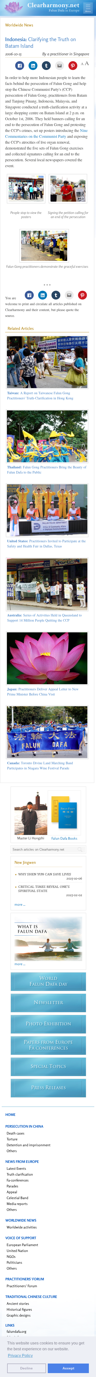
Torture (12, 1139)
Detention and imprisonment (28, 1145)
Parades (12, 1186)
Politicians (14, 1262)
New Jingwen (25, 862)
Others (12, 1151)
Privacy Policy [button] (20, 1356)
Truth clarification (20, 1174)
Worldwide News (19, 25)
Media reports (17, 1204)
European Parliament (22, 1245)
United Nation (17, 1251)
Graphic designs (19, 1315)
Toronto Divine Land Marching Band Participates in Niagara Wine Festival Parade (40, 765)
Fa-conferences (18, 1180)
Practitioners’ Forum (22, 1286)
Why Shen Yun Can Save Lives (44, 874)
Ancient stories (18, 1303)
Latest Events (16, 1168)
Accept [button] (68, 1368)
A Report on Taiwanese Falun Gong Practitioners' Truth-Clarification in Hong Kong (40, 395)
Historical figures (19, 1309)
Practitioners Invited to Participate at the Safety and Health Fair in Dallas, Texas (46, 543)
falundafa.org (16, 1331)
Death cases (15, 1133)
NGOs (11, 1256)
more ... (20, 904)
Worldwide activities (22, 1227)
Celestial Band (17, 1198)
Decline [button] (26, 1368)
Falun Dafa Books (64, 838)
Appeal (12, 1192)
